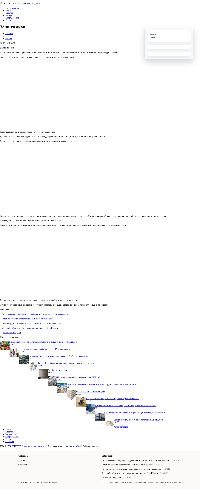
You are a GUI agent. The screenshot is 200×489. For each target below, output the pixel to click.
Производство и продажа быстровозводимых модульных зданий (135, 413)
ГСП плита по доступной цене (90, 391)
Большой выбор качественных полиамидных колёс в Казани (30, 328)
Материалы (10, 15)
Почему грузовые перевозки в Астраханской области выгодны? (31, 323)
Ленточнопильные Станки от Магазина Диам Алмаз (138, 420)
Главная (9, 33)
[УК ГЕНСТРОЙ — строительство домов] (20, 3)
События (9, 441)
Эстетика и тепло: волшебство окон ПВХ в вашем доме (27, 319)
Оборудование (12, 18)
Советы (9, 20)
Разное (8, 38)
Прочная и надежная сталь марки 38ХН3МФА (78, 377)
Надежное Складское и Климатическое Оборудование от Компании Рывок (101, 384)
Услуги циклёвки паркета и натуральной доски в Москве (112, 398)
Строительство (12, 8)
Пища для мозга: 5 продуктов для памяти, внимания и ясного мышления (35, 314)
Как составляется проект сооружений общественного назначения (125, 405)
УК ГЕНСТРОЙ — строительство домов (27, 446)
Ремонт (8, 10)
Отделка (9, 13)
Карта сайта (74, 446)
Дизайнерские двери (11, 332)
